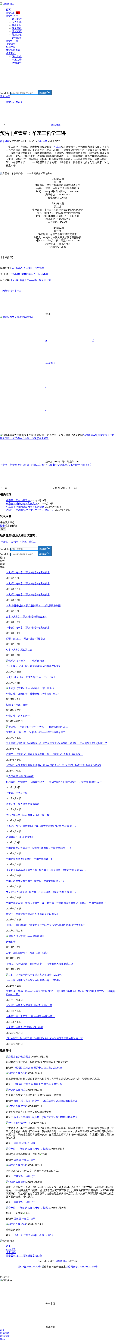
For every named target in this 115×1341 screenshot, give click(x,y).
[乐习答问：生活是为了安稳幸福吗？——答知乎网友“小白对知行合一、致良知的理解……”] (20, 776)
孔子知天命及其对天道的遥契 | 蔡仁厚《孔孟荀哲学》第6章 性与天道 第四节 (46, 870)
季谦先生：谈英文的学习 (19, 716)
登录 (2, 96)
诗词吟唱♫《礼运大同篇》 (20, 837)
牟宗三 (57, 146)
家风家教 (17, 28)
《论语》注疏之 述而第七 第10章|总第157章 (29, 1005)
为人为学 (17, 22)
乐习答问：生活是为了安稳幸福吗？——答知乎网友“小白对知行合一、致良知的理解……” (54, 782)
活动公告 (17, 63)
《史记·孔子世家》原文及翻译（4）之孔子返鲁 (31, 677)
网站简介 (17, 56)
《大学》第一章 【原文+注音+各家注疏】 (28, 583)
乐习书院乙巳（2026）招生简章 (27, 268)
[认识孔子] (25, 936)
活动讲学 (42, 141)
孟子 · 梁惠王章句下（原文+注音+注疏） (27, 952)
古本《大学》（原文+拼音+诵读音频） (26, 616)
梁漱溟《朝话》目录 (17, 704)
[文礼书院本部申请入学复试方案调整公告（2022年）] (34, 974)
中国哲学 (5, 290)
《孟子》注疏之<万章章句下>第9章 (24, 1027)
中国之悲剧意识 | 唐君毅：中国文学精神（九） (31, 859)
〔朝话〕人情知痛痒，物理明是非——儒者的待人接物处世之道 (39, 963)
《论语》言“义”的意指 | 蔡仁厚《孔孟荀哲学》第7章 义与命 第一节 (41, 826)
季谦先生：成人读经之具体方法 (23, 804)
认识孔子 (11, 941)
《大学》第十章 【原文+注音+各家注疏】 (28, 572)
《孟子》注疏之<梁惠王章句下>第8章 (34, 1235)
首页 (8, 9)
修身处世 (17, 25)
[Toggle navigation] (1, 2)
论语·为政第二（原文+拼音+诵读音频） (27, 638)
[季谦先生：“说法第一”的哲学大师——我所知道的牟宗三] (37, 727)
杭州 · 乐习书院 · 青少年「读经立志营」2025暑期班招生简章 (46, 1100)
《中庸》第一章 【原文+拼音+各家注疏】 (28, 627)
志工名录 (17, 59)
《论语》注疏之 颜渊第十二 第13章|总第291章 (38, 1067)
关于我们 (11, 53)
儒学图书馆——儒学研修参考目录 (24, 1255)
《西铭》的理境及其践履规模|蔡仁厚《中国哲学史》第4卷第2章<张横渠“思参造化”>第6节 (53, 765)
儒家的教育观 (13, 50)
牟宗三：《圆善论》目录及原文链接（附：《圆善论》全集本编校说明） (44, 754)
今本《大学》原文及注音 (19, 649)
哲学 (12, 290)
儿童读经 (11, 44)
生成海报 (50, 363)
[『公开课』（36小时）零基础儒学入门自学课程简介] (25, 660)
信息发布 (5, 141)
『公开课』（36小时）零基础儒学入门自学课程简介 (33, 666)
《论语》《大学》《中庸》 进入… (18, 541)
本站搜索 (11, 1249)
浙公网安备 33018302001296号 (81, 1266)
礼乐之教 (17, 34)
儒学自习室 (61, 1261)
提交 (3, 529)
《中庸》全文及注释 (17, 793)
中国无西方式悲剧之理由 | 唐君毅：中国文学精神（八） (35, 881)
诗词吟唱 (17, 37)
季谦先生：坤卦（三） (26, 1176)
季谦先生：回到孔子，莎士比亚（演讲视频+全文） (33, 693)
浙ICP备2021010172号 (29, 1266)
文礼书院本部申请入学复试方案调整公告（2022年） (33, 980)
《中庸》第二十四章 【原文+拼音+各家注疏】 (30, 1016)
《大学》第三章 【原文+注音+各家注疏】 (28, 594)
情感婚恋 (17, 31)
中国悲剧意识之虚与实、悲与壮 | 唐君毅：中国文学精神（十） (39, 848)
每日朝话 (17, 19)
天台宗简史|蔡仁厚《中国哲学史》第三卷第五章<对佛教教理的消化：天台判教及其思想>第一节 (56, 743)
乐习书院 (11, 47)
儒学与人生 (12, 16)
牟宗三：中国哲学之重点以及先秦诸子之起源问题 (32, 914)
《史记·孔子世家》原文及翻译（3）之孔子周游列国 (33, 605)
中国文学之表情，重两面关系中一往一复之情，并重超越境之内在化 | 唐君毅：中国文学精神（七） (58, 903)
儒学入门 (11, 12)
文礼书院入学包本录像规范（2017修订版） (29, 815)
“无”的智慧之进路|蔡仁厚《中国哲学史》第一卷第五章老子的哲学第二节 (44, 1038)
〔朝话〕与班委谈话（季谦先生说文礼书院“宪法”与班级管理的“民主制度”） (46, 925)
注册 (7, 96)
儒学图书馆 (12, 41)
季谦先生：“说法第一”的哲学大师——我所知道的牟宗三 (36, 732)
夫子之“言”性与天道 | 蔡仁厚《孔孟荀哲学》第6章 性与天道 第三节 (41, 892)
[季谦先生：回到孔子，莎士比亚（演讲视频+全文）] (30, 688)
